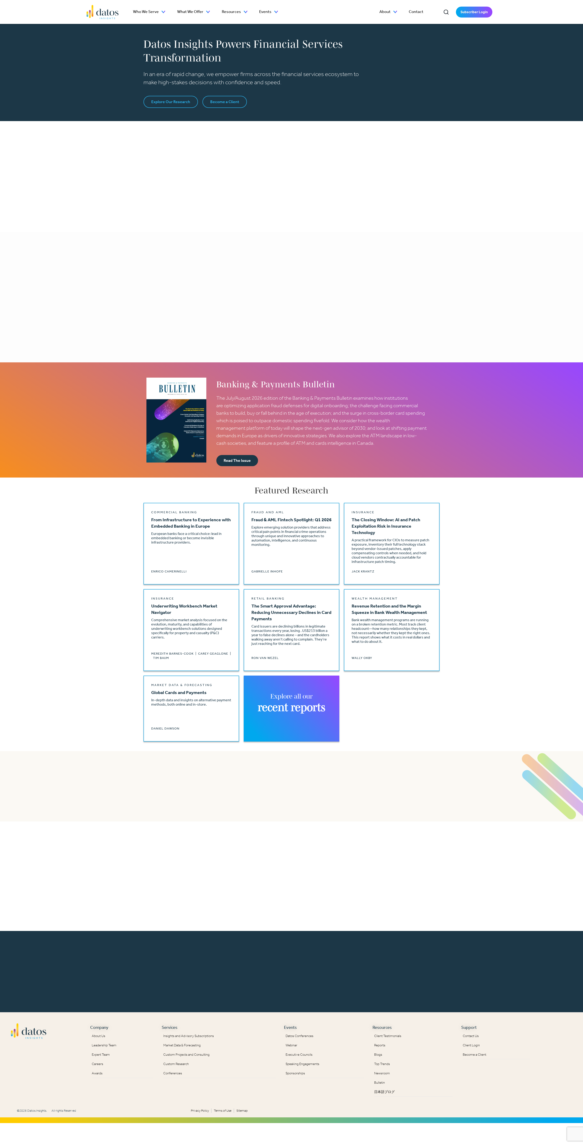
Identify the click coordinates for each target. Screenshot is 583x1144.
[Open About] (395, 12)
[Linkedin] (543, 1030)
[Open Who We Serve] (163, 12)
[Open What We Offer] (208, 12)
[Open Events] (276, 12)
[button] (446, 12)
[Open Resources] (246, 12)
